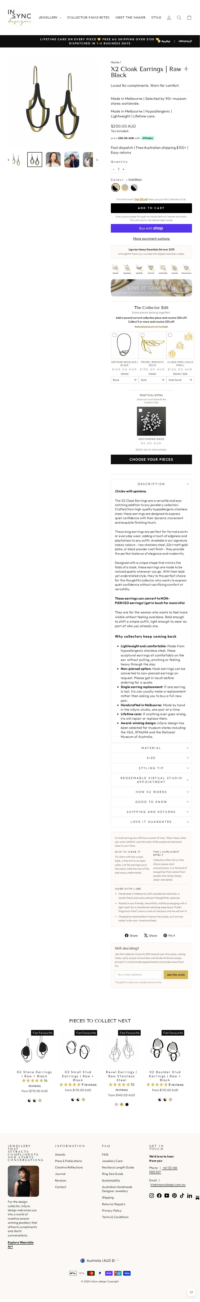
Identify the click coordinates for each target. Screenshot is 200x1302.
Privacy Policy (112, 1210)
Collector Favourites (88, 17)
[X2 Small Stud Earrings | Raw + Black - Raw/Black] (73, 1099)
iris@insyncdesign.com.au (168, 1184)
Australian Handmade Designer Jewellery (117, 1189)
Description (151, 484)
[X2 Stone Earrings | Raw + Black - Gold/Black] (34, 1100)
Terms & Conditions (115, 1217)
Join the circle (176, 974)
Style (156, 17)
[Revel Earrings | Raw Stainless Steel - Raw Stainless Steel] (116, 1104)
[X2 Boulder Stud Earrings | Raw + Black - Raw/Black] (160, 1099)
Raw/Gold (125, 187)
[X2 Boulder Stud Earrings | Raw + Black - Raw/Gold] (170, 1099)
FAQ (105, 1154)
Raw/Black (134, 187)
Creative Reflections (69, 1167)
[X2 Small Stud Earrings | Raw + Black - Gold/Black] (78, 1099)
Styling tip (151, 768)
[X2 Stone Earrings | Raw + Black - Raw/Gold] (40, 1100)
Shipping (108, 1197)
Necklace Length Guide (118, 1167)
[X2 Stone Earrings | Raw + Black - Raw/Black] (29, 1100)
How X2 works (151, 792)
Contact (60, 1187)
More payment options (151, 238)
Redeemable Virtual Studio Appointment (151, 780)
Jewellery (49, 17)
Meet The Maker (130, 17)
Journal (60, 1174)
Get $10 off (141, 199)
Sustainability (111, 1180)
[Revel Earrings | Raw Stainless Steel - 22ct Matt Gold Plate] (122, 1104)
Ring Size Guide (112, 1174)
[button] (33, 1080)
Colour (126, 179)
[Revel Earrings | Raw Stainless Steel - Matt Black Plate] (127, 1104)
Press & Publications (68, 1161)
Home (115, 62)
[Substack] (197, 1198)
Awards (60, 1154)
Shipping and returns (151, 812)
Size (151, 758)
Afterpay (148, 138)
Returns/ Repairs (113, 1204)
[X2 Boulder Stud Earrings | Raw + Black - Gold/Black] (165, 1099)
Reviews (60, 1180)
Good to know (151, 802)
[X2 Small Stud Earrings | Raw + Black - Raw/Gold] (83, 1099)
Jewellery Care (112, 1161)
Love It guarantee (151, 822)
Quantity (119, 161)
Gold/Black (115, 187)
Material (151, 748)
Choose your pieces (151, 459)
